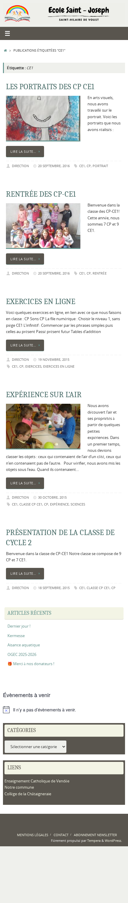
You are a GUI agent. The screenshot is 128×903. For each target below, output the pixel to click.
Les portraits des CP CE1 (50, 86)
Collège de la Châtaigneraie (27, 793)
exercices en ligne (58, 366)
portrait (100, 166)
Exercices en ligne (40, 301)
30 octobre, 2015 (52, 497)
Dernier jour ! (18, 626)
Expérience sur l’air (44, 394)
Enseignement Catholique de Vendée (36, 781)
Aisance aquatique (23, 645)
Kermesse (16, 635)
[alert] (64, 709)
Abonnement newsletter (95, 835)
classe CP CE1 (30, 504)
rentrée (100, 273)
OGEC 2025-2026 (21, 654)
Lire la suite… (23, 151)
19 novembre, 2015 (53, 359)
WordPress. (113, 840)
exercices (33, 366)
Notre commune (19, 787)
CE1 (82, 166)
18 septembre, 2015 (54, 587)
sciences (78, 504)
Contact (61, 835)
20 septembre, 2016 (54, 166)
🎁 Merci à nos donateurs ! (30, 663)
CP (89, 166)
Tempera (94, 840)
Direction (20, 166)
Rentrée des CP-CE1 (41, 194)
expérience (59, 504)
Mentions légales (32, 835)
